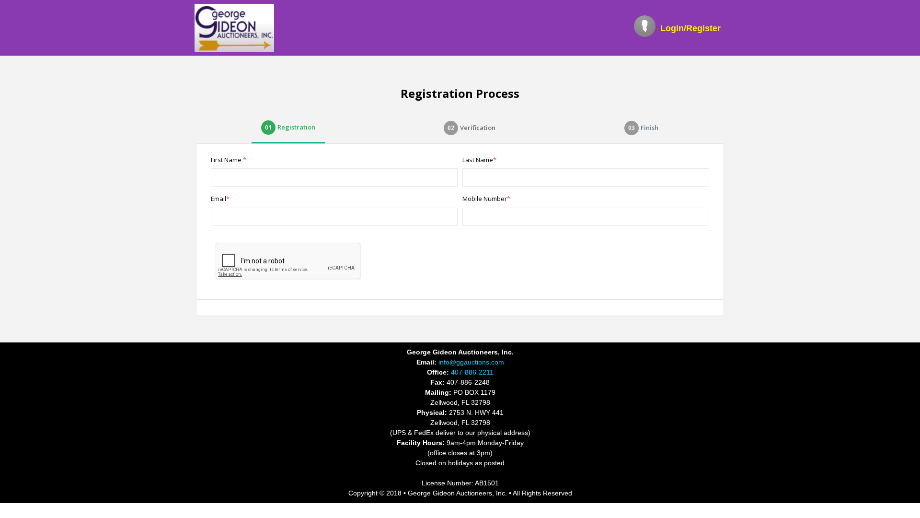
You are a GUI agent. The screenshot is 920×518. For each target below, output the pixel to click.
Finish (643, 127)
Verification (471, 127)
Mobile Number (486, 198)
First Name (228, 159)
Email (220, 198)
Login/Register (690, 28)
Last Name (479, 159)
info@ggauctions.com (470, 362)
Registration (290, 127)
